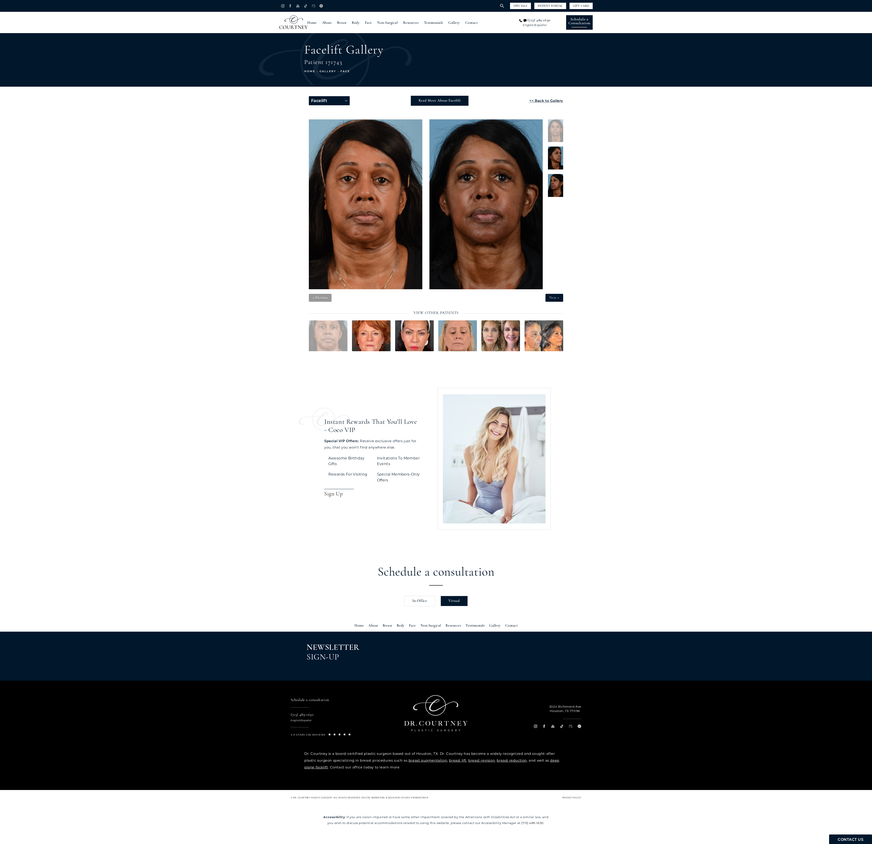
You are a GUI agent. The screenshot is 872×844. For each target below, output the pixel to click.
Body (355, 23)
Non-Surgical (387, 23)
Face (368, 23)
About (327, 23)
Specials (520, 6)
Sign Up (333, 494)
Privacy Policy (571, 797)
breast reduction (512, 760)
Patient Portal (550, 6)
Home (312, 23)
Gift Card (581, 6)
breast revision (481, 760)
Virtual (454, 601)
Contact (471, 23)
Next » (554, 297)
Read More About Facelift (440, 101)
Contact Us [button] (850, 839)
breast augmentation (428, 760)
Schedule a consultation (436, 573)
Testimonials (433, 23)
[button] (282, 6)
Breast (342, 23)
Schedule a (579, 21)
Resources (411, 23)
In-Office (419, 601)
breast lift (457, 760)
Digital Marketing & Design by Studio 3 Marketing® (395, 797)
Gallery (454, 23)
